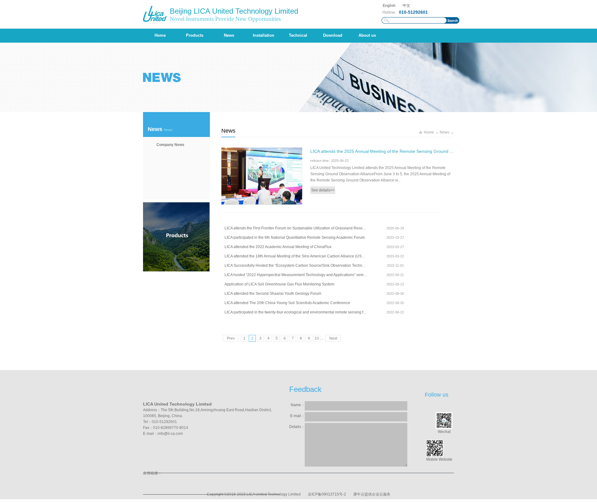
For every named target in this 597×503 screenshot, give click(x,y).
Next (333, 338)
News (444, 132)
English (389, 5)
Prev (231, 338)
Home (160, 35)
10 (317, 338)
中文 (406, 5)
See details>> (323, 190)
